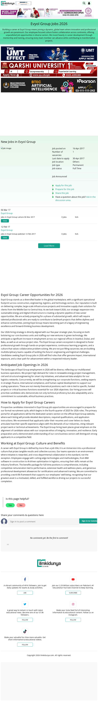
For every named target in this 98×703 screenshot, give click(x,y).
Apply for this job (63, 185)
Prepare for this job (64, 189)
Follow (25, 620)
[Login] (89, 3)
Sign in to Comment (89, 521)
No (21, 505)
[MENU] (95, 3)
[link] (23, 3)
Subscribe (73, 593)
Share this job (62, 193)
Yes (10, 505)
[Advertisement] (49, 113)
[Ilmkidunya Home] (8, 3)
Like (24, 593)
